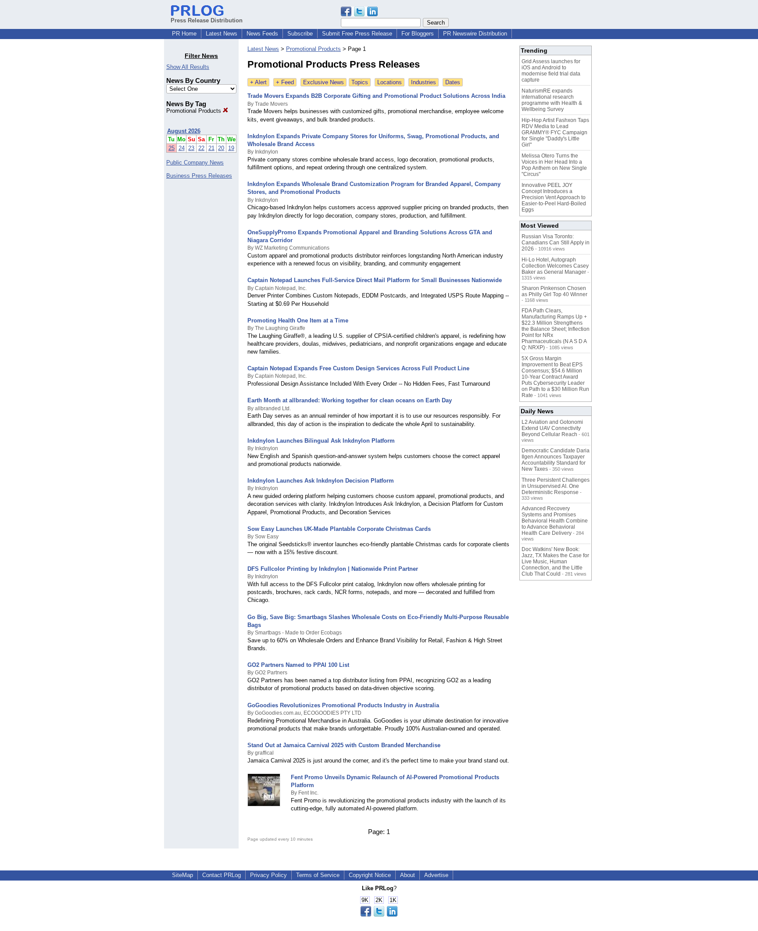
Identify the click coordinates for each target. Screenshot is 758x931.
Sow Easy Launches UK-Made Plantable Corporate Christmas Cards (339, 529)
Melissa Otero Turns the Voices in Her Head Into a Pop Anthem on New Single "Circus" (554, 165)
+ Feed (285, 82)
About (407, 875)
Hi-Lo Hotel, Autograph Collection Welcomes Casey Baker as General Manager (555, 266)
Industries (423, 82)
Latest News (221, 33)
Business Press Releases (199, 175)
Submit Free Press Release (357, 33)
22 (201, 148)
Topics (359, 82)
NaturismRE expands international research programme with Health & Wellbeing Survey (552, 100)
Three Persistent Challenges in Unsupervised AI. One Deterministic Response (556, 486)
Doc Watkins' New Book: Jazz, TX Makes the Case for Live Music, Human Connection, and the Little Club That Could (555, 561)
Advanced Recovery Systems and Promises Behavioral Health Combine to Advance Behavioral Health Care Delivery (555, 520)
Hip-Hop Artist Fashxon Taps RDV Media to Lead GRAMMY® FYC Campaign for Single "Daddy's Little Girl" (555, 132)
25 (171, 148)
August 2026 (183, 131)
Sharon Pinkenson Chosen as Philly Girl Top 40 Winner (554, 291)
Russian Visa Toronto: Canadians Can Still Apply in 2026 (556, 242)
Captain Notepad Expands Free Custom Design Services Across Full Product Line (358, 368)
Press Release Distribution (207, 20)
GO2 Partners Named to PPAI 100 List (298, 665)
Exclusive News (323, 82)
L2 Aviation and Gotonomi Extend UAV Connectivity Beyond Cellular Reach (552, 428)
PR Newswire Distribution (475, 33)
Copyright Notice (370, 875)
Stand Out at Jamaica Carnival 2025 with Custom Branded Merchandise (343, 745)
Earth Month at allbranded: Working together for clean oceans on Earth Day (349, 400)
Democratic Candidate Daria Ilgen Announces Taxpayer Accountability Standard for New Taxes (556, 460)
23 (191, 148)
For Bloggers (417, 33)
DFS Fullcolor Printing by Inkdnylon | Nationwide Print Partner (332, 569)
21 (211, 148)
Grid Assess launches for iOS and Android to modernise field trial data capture (551, 70)
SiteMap (182, 875)
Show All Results (187, 67)
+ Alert (258, 82)
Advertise (436, 875)
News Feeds (262, 33)
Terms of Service (318, 875)
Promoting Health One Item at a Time (297, 320)
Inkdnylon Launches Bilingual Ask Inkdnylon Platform (321, 440)
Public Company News (195, 162)
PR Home (184, 33)
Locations (389, 82)
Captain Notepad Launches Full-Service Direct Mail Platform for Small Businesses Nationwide (374, 280)
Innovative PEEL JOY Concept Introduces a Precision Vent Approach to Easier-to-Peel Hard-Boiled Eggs (554, 197)
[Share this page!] (359, 14)
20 (221, 148)
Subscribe (300, 33)
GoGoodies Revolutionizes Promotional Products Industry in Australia (343, 705)
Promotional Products (194, 110)
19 (231, 148)
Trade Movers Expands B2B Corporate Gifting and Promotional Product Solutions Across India (376, 96)
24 (182, 148)
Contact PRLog (221, 875)
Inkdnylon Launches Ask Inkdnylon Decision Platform (320, 480)
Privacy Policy (268, 875)
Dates (452, 82)
